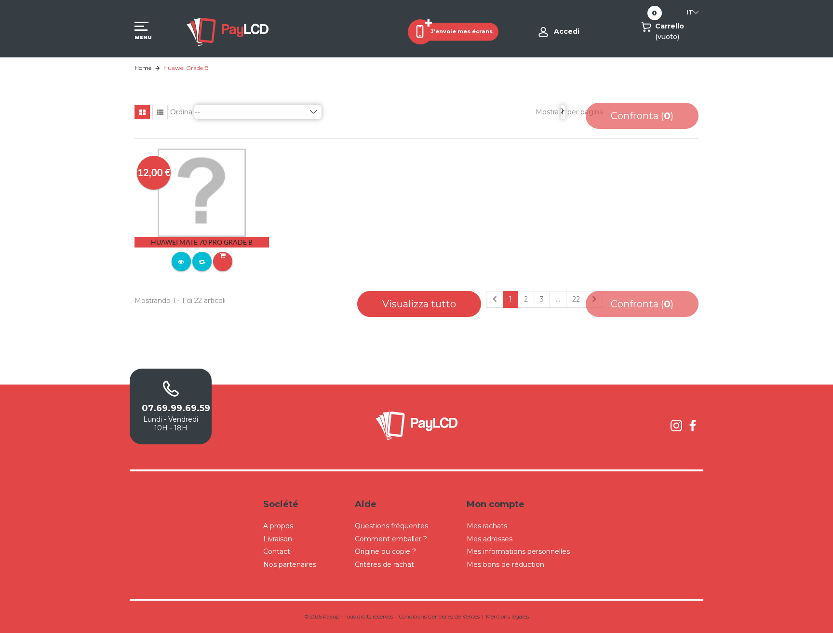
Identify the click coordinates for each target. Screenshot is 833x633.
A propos (278, 526)
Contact (276, 551)
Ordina (181, 112)
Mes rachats (487, 526)
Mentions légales (507, 616)
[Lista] (160, 112)
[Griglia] (142, 112)
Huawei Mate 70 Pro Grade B (202, 242)
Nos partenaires (289, 564)
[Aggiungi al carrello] (222, 261)
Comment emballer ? (391, 539)
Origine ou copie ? (385, 551)
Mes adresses (489, 539)
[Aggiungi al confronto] (202, 261)
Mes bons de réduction (505, 564)
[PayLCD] (228, 31)
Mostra (547, 112)
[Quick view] (181, 261)
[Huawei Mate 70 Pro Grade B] (202, 192)
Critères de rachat (384, 564)
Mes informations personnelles (518, 551)
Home (142, 67)
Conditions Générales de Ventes (439, 616)
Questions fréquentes (391, 526)
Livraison (277, 539)
